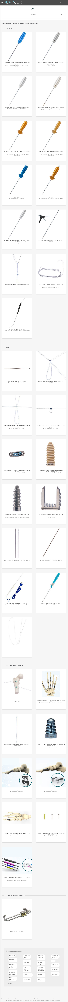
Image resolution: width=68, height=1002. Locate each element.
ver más (10, 983)
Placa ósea (12, 955)
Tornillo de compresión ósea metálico (41, 969)
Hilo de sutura (55, 969)
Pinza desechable (54, 973)
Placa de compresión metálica (12, 966)
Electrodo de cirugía (27, 956)
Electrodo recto (40, 975)
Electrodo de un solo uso (55, 956)
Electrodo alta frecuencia (27, 980)
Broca (53, 960)
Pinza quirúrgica (11, 978)
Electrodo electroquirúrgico (28, 975)
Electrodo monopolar (40, 963)
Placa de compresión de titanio (26, 962)
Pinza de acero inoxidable (26, 969)
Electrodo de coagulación (55, 965)
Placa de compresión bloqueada (12, 972)
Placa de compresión (12, 960)
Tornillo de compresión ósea (40, 957)
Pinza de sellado (40, 980)
